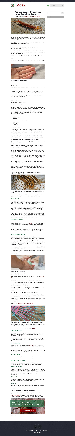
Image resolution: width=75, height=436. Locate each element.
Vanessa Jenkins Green (27, 16)
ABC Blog (21, 5)
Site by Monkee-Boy (37, 432)
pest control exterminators (15, 395)
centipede (30, 223)
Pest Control (34, 16)
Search (48, 11)
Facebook (35, 427)
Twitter (40, 427)
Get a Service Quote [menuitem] (14, 1)
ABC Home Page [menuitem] (21, 1)
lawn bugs (33, 328)
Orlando (53, 5)
